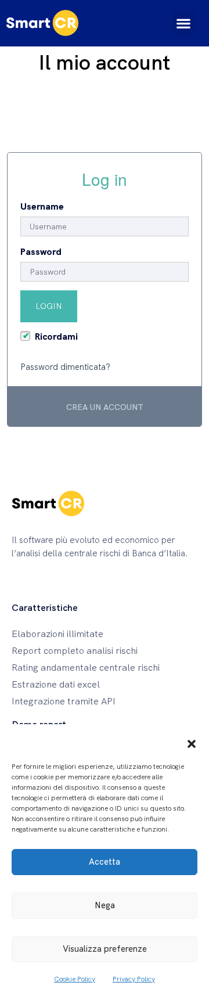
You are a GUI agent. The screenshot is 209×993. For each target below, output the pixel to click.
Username (42, 206)
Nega (105, 905)
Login (48, 306)
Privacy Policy (134, 979)
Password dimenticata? (65, 367)
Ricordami (56, 336)
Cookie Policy (74, 979)
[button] (191, 741)
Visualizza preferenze (105, 949)
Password (41, 252)
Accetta (104, 862)
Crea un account (104, 407)
